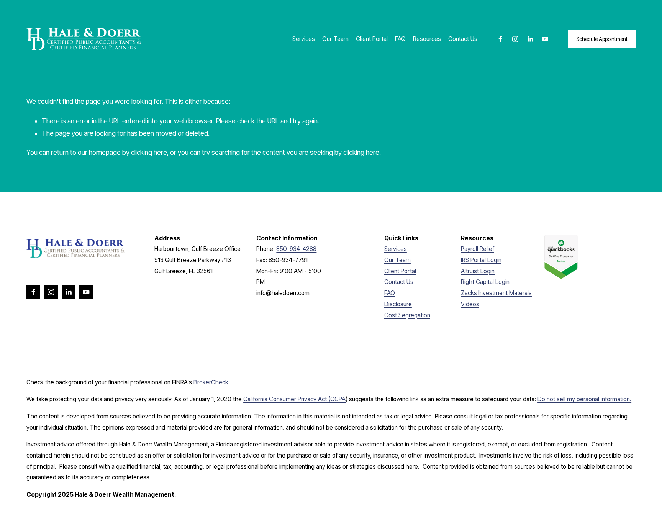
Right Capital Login (485, 281)
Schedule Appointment (602, 39)
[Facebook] (500, 39)
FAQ (400, 39)
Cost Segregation (407, 315)
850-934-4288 (296, 249)
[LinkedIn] (530, 39)
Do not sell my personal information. (584, 399)
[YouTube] (545, 39)
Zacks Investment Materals (496, 293)
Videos (470, 304)
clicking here (149, 152)
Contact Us (462, 39)
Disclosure (398, 304)
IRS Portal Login (481, 260)
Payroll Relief (477, 249)
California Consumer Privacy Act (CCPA (294, 399)
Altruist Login (478, 271)
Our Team (335, 39)
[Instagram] (515, 39)
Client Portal (372, 39)
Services (303, 39)
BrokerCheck (210, 382)
